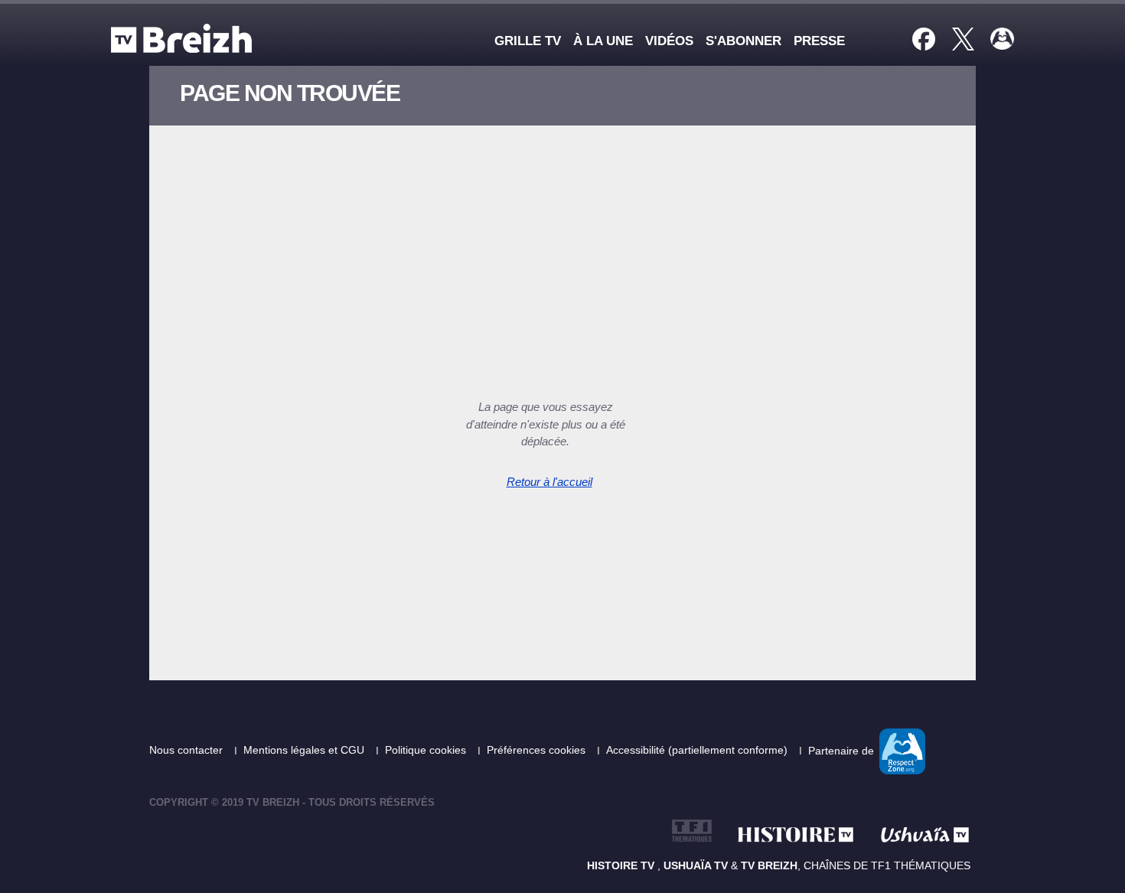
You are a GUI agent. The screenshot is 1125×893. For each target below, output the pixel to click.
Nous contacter (187, 750)
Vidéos (669, 41)
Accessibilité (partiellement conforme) (698, 750)
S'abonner (743, 41)
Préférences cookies (538, 750)
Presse (819, 41)
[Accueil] (185, 38)
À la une (603, 41)
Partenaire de (842, 750)
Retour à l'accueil (549, 481)
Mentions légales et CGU (305, 750)
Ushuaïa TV (696, 865)
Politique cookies (427, 750)
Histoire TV (622, 865)
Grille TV (527, 41)
